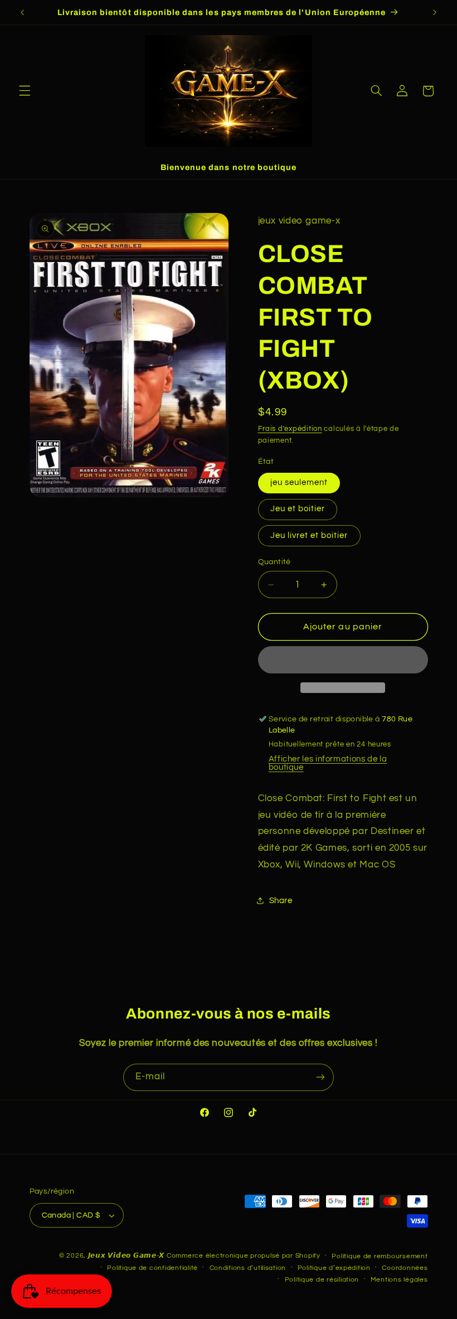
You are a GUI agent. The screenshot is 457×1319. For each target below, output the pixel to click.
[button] (24, 91)
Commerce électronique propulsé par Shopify (243, 1256)
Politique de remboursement (379, 1256)
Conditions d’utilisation (248, 1268)
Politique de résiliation (322, 1280)
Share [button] (281, 900)
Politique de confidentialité (152, 1268)
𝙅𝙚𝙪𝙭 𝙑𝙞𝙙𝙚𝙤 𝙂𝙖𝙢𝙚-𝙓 (126, 1256)
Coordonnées (404, 1268)
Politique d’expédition (334, 1268)
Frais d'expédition (290, 429)
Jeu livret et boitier (309, 535)
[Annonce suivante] (434, 12)
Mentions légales (399, 1280)
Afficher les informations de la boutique (328, 763)
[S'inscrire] (320, 1077)
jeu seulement (299, 482)
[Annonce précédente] (22, 12)
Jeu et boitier (297, 509)
